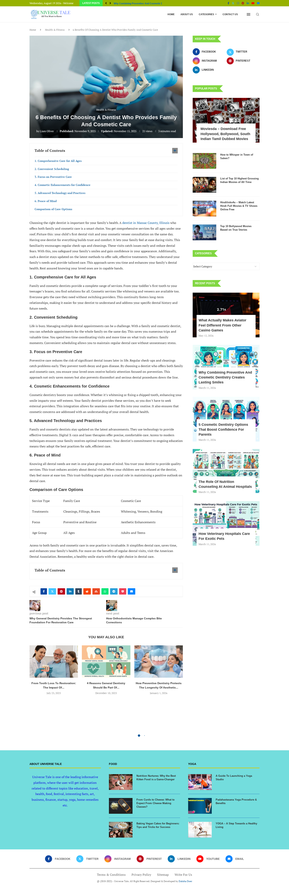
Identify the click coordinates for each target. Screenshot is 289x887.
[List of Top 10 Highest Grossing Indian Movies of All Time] (204, 185)
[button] (106, 3)
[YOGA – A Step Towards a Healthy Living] (200, 830)
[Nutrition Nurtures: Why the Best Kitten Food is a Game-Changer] (121, 782)
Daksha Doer (185, 881)
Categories (206, 14)
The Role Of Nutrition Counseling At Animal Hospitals (225, 484)
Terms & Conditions (111, 874)
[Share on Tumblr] (78, 591)
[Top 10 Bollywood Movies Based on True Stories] (204, 232)
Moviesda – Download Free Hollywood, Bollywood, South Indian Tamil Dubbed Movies (225, 134)
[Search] (258, 14)
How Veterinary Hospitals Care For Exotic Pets (224, 536)
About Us (186, 14)
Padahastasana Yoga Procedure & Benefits (236, 801)
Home (171, 14)
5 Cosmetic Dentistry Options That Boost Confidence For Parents (223, 429)
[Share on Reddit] (87, 591)
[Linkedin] (248, 3)
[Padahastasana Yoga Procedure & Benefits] (200, 806)
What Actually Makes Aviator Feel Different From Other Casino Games (222, 325)
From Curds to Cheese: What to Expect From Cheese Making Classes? (155, 803)
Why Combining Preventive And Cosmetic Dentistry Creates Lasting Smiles (225, 377)
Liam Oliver (47, 131)
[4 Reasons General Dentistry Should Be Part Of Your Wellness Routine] (106, 661)
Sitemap (163, 874)
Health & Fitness (55, 30)
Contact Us (230, 14)
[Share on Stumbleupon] (96, 591)
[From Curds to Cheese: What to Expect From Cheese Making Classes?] (121, 806)
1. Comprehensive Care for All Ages (58, 161)
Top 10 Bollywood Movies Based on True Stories (235, 228)
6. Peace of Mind (46, 201)
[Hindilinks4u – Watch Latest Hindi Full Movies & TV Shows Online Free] (204, 208)
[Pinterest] (243, 3)
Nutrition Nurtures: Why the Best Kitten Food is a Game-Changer (156, 777)
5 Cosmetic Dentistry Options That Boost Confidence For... (146, 3)
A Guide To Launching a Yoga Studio (234, 777)
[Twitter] (233, 3)
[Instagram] (238, 3)
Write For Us (183, 874)
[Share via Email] (131, 591)
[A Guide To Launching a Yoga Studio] (200, 782)
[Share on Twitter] (52, 591)
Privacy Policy (141, 874)
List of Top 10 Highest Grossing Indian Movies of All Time (239, 180)
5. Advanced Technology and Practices (60, 193)
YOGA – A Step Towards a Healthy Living (236, 825)
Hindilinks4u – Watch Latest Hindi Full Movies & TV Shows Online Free (238, 206)
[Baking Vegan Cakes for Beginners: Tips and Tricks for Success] (121, 830)
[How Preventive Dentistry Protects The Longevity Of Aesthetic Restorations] (158, 661)
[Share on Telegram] (114, 591)
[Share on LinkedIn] (70, 591)
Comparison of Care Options (53, 209)
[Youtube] (252, 3)
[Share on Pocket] (122, 591)
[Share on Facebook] (43, 591)
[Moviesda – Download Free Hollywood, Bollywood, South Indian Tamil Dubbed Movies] (226, 120)
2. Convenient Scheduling (52, 169)
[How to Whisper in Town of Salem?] (204, 161)
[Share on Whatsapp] (105, 591)
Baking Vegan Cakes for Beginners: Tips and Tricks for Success (157, 825)
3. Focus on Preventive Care (53, 177)
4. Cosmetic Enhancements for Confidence (62, 185)
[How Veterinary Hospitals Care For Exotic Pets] (226, 523)
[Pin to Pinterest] (61, 591)
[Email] (258, 3)
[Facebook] (228, 3)
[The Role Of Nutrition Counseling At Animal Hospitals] (226, 471)
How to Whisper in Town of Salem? (236, 156)
